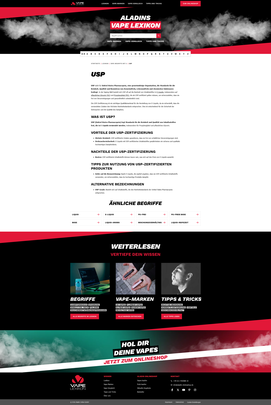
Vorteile (191, 307)
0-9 (83, 54)
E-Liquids (160, 92)
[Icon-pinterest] (189, 389)
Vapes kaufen (142, 380)
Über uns (107, 396)
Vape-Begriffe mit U (119, 63)
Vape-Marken (118, 4)
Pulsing (94, 307)
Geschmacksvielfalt (173, 310)
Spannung (94, 305)
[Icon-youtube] (183, 389)
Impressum (168, 402)
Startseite (95, 63)
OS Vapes (120, 305)
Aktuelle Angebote (144, 388)
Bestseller (140, 392)
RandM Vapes (138, 307)
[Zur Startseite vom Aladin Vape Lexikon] (77, 3)
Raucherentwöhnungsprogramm (88, 310)
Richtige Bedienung (172, 305)
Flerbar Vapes (134, 305)
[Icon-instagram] (195, 389)
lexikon (105, 63)
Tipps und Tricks (154, 4)
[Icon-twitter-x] (178, 389)
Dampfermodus (79, 305)
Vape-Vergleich (135, 4)
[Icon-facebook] (172, 389)
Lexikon (105, 4)
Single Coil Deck (79, 307)
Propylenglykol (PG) (121, 95)
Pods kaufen (141, 384)
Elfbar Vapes (123, 307)
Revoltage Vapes (125, 310)
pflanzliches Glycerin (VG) (100, 95)
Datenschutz (180, 402)
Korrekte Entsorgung (173, 307)
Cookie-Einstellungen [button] (194, 402)
